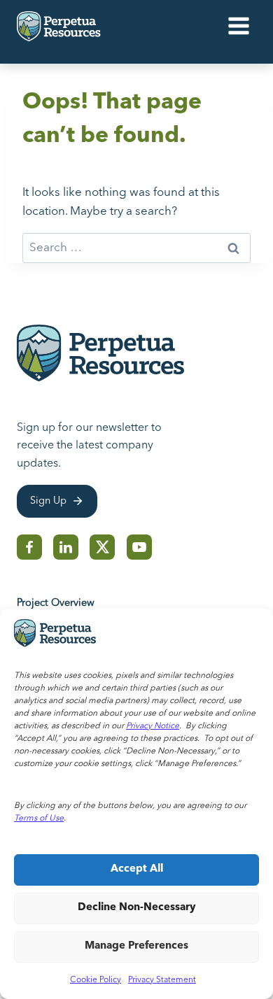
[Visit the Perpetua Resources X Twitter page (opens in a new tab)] (102, 547)
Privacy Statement (162, 980)
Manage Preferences (136, 946)
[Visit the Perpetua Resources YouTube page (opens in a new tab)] (139, 547)
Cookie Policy (95, 980)
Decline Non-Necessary (137, 907)
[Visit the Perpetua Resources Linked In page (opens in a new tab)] (65, 547)
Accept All (137, 869)
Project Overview (55, 603)
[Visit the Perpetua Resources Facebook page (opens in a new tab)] (29, 547)
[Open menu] (238, 26)
